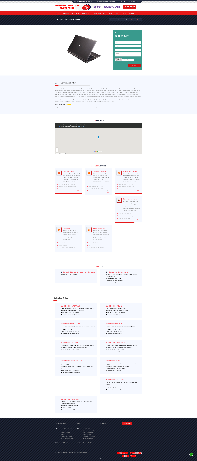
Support (110, 13)
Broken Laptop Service (130, 171)
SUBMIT (134, 65)
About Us (65, 13)
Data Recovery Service (130, 199)
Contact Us (132, 13)
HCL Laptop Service (136, 19)
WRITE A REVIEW (127, 423)
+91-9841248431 (129, 7)
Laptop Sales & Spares (99, 13)
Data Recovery (86, 13)
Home (57, 13)
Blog (117, 13)
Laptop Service (75, 13)
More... (78, 190)
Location (124, 13)
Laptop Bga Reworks (99, 171)
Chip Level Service (68, 171)
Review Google (110, 101)
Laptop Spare (67, 228)
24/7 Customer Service (100, 228)
